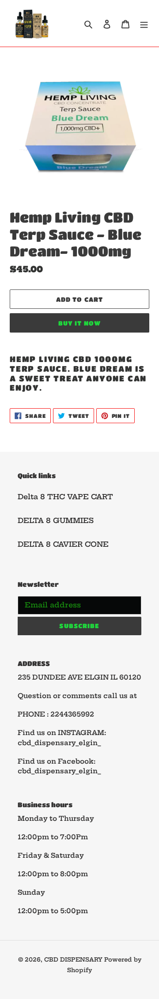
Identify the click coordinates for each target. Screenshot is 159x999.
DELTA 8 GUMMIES (56, 520)
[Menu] (144, 23)
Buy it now (79, 322)
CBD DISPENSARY (74, 959)
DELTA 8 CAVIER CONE (63, 544)
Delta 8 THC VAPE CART (65, 496)
